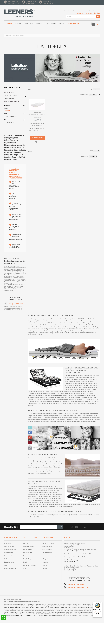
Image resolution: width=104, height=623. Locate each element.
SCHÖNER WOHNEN (35, 604)
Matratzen (90, 612)
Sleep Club (45, 559)
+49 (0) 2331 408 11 (77, 584)
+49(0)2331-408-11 (17, 304)
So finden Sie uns (48, 543)
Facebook (36, 617)
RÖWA (23, 607)
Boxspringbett (47, 606)
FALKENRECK (20, 615)
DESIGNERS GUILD (56, 612)
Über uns (26, 543)
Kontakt (44, 568)
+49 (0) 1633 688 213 (48, 3)
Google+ (47, 617)
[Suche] (98, 16)
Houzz (51, 617)
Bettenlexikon (27, 549)
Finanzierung (8, 552)
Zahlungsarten (9, 546)
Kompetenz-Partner (29, 565)
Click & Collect (47, 549)
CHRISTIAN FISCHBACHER (75, 609)
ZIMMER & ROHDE (14, 612)
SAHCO (6, 612)
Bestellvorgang (9, 562)
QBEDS (62, 607)
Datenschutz (8, 556)
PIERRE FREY (44, 612)
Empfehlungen (28, 559)
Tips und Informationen (83, 607)
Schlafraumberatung (49, 556)
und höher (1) (11, 116)
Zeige (91, 89)
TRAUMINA (53, 615)
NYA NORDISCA (23, 612)
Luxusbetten (85, 604)
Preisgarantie (27, 552)
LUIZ (91, 609)
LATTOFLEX (50, 607)
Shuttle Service (47, 552)
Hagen (44, 565)
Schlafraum (32, 609)
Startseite (8, 35)
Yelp (59, 617)
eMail (73, 561)
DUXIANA (68, 607)
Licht (7, 617)
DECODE (85, 609)
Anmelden (96, 11)
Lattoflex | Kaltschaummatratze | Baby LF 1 (37, 115)
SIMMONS (28, 607)
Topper (33, 606)
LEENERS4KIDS (66, 610)
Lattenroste (83, 612)
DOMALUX (56, 607)
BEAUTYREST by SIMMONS (39, 607)
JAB (39, 612)
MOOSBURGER (43, 615)
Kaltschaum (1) (10, 122)
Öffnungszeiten (47, 546)
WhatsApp (75, 560)
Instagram (41, 617)
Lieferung (7, 559)
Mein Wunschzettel (85, 11)
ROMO (30, 612)
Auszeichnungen (28, 546)
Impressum (7, 543)
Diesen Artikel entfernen (25, 96)
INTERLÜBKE (18, 607)
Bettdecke (6, 614)
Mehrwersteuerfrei (10, 549)
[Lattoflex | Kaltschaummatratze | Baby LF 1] (37, 104)
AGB (5, 565)
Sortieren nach (84, 94)
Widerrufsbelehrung (10, 568)
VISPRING (7, 607)
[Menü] (101, 603)
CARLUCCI (35, 612)
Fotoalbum (45, 562)
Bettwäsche (28, 606)
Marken (15, 35)
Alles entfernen (9, 98)
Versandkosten (37, 125)
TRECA (12, 607)
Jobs (24, 568)
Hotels (25, 562)
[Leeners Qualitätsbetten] (19, 13)
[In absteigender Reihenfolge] (99, 94)
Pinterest (55, 617)
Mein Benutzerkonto (70, 11)
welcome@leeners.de (77, 551)
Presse (25, 556)
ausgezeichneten (21, 604)
